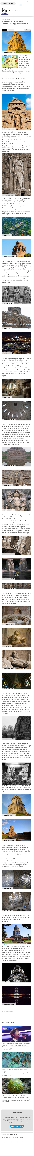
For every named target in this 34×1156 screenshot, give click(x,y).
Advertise (26, 2)
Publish (20, 5)
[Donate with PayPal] (17, 1126)
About (3, 1137)
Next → (27, 29)
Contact (20, 2)
